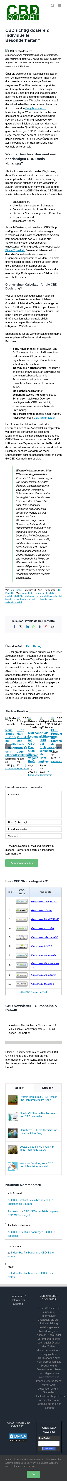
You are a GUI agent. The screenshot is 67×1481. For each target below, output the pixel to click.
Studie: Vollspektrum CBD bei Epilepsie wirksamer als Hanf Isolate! (49, 747)
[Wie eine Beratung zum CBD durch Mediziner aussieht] (13, 1163)
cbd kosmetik (50, 596)
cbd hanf (39, 596)
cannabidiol (28, 593)
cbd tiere (40, 599)
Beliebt (19, 1087)
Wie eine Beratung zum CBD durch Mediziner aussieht (36, 1165)
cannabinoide (41, 593)
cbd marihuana (19, 599)
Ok (33, 1474)
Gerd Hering (16, 590)
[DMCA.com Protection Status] (18, 1435)
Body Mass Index (35, 108)
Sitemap (18, 1303)
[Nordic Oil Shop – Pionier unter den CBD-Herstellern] (13, 1113)
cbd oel (31, 599)
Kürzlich (47, 1087)
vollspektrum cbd (13, 602)
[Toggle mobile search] (52, 5)
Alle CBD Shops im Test (33, 992)
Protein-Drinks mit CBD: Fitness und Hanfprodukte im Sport (38, 1098)
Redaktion (13, 1211)
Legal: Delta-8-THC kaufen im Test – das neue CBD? (37, 1148)
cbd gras (29, 596)
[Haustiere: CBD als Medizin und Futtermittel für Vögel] (13, 1130)
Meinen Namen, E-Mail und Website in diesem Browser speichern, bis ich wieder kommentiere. (29, 849)
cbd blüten (19, 596)
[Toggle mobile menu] (60, 5)
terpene (49, 599)
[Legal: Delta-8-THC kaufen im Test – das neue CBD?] (13, 1146)
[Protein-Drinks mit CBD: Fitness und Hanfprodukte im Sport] (13, 1097)
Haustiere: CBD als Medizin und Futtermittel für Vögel (38, 1131)
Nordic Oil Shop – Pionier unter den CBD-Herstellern (38, 1115)
